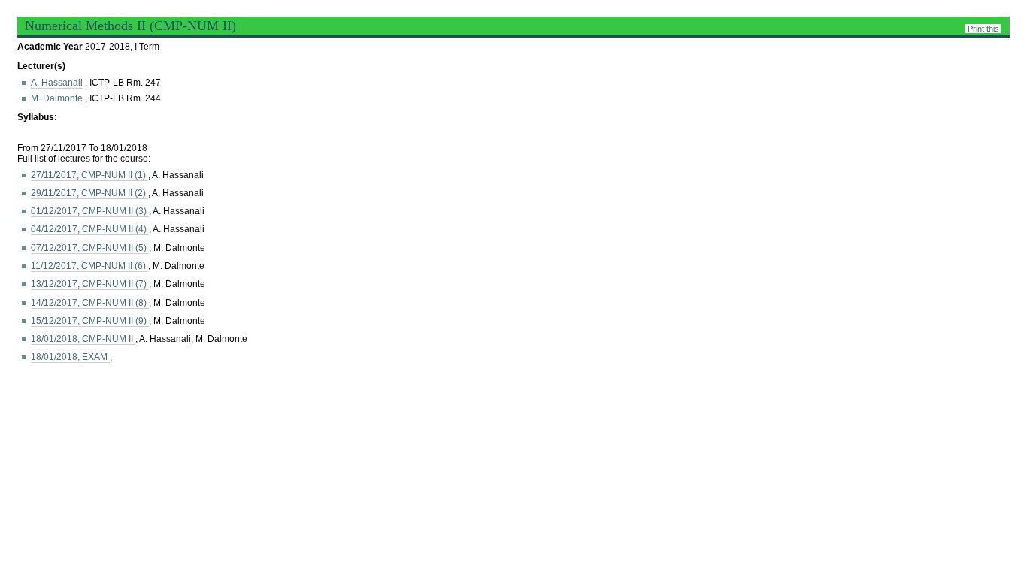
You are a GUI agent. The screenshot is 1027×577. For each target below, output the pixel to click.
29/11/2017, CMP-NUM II (89, 193)
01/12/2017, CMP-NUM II (90, 211)
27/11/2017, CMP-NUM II (89, 175)
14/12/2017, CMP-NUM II (90, 303)
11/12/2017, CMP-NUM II (89, 266)
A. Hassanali (57, 82)
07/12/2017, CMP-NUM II (90, 248)
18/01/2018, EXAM (70, 357)
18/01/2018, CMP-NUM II (83, 339)
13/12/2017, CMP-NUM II (90, 284)
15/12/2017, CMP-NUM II (90, 321)
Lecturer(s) (41, 66)
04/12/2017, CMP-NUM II (90, 229)
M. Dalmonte (57, 98)
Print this (983, 28)
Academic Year (51, 46)
